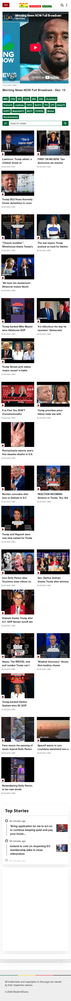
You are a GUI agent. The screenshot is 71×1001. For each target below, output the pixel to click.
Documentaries (10, 116)
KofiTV (6, 110)
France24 (7, 104)
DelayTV (61, 104)
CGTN (26, 98)
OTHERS (39, 110)
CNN (13, 98)
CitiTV (29, 104)
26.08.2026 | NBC (8, 167)
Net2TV (38, 104)
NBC (34, 98)
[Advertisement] (34, 979)
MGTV (30, 110)
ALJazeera (51, 98)
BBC (5, 98)
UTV (52, 104)
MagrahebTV (18, 110)
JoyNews (19, 104)
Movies (50, 110)
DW (19, 98)
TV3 (46, 104)
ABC (41, 98)
